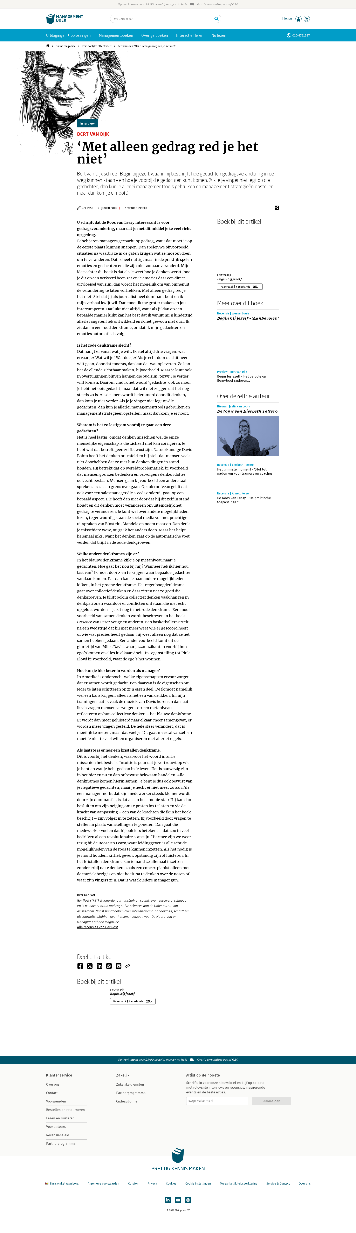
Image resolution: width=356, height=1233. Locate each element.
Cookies (171, 1183)
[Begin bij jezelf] (231, 248)
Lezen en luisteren (60, 1118)
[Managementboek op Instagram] (188, 1200)
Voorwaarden (56, 1101)
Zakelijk (122, 1075)
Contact (52, 1093)
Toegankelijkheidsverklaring (238, 1183)
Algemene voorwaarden (103, 1183)
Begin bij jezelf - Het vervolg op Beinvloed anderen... (241, 378)
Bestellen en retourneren (65, 1110)
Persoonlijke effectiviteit (96, 46)
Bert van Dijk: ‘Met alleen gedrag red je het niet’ (146, 46)
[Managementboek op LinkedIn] (168, 1200)
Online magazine (66, 46)
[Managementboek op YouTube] (178, 1200)
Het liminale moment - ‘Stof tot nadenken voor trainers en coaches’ (245, 471)
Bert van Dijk (90, 173)
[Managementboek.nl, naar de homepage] (64, 23)
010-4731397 (301, 35)
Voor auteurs (56, 1127)
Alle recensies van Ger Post (97, 927)
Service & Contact (278, 1183)
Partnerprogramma (61, 1144)
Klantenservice (59, 1075)
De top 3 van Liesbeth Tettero (247, 411)
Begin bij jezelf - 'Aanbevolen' (248, 318)
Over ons (53, 1084)
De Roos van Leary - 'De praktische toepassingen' (244, 500)
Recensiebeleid (57, 1135)
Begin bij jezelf (229, 279)
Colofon (133, 1183)
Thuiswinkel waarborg (64, 1183)
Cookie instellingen (198, 1183)
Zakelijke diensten (130, 1084)
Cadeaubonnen (127, 1101)
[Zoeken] (216, 19)
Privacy (152, 1183)
